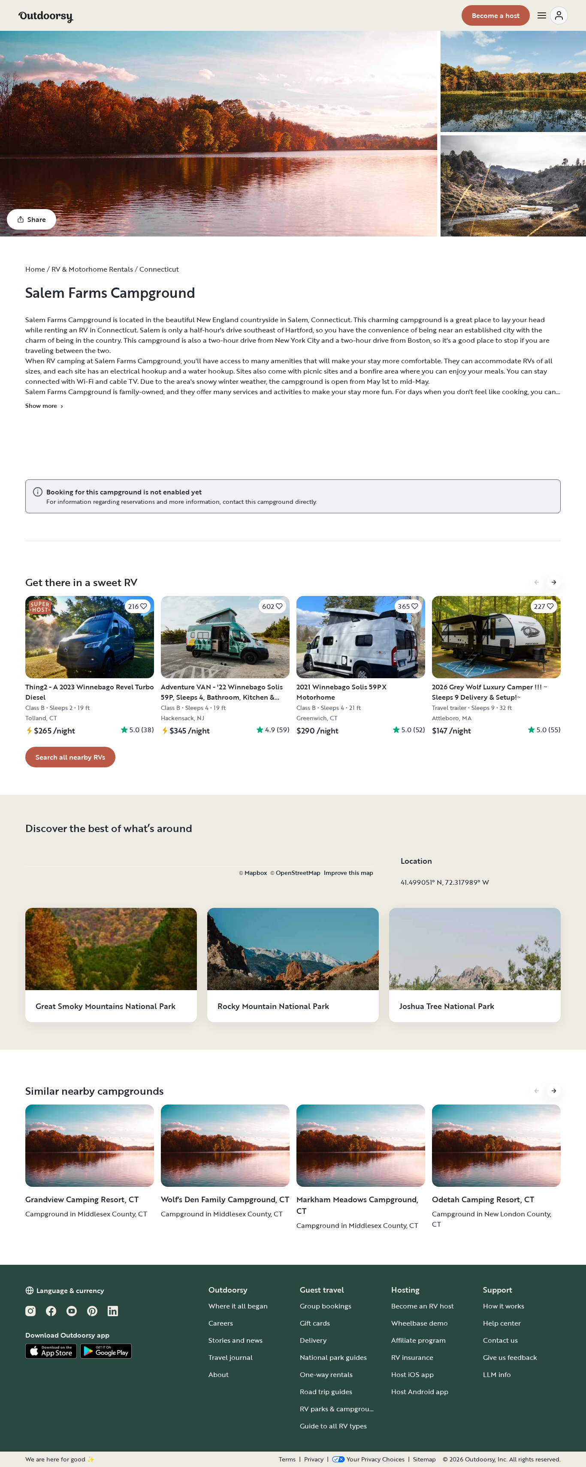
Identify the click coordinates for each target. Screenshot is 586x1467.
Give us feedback (510, 1357)
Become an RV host (422, 1306)
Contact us (500, 1340)
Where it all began (238, 1306)
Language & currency (70, 1290)
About (218, 1374)
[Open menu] (552, 15)
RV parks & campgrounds (340, 1409)
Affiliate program (418, 1340)
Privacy (313, 1459)
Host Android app (419, 1391)
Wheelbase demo (419, 1323)
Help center (502, 1323)
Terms (287, 1459)
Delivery (313, 1340)
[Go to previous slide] (537, 582)
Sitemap (424, 1459)
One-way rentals (326, 1374)
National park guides (333, 1357)
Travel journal (230, 1357)
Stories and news (235, 1340)
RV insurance (412, 1357)
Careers (220, 1323)
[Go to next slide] (554, 582)
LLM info (497, 1374)
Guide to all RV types (333, 1426)
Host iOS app (412, 1374)
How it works (503, 1306)
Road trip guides (326, 1391)
